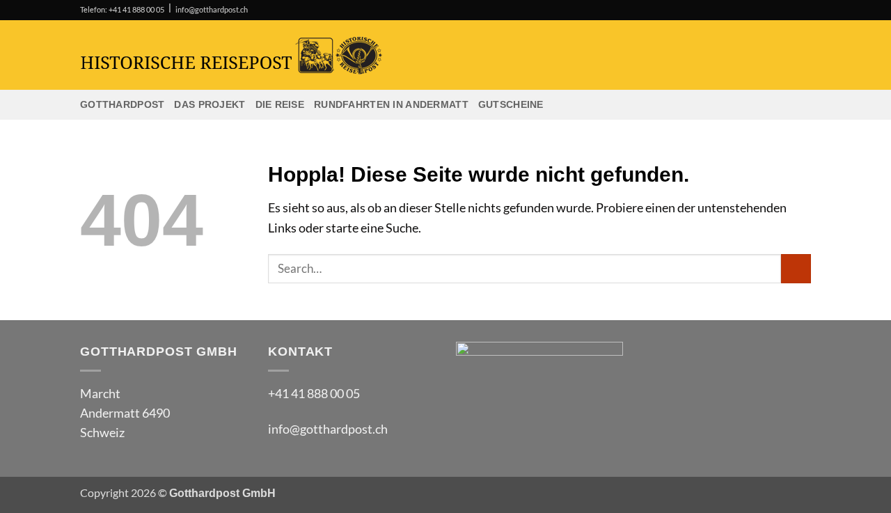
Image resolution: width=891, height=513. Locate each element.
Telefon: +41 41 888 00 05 (122, 10)
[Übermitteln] (796, 269)
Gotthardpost (122, 104)
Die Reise (280, 104)
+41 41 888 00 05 (314, 393)
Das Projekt (209, 104)
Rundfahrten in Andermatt (391, 104)
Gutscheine (511, 104)
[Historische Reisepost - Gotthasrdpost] (323, 55)
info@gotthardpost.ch (211, 10)
